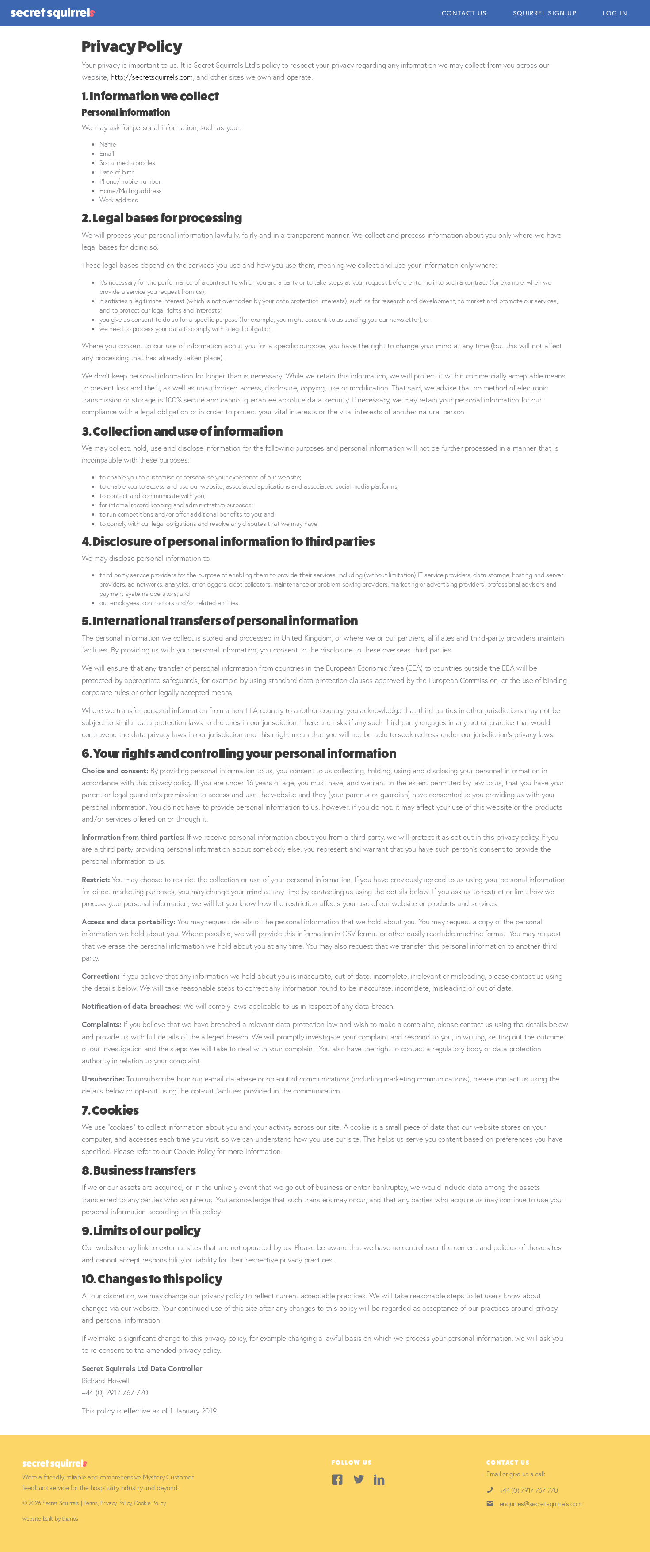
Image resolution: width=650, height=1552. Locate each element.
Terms (91, 1503)
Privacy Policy (115, 1503)
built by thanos (61, 1518)
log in (615, 12)
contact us (464, 12)
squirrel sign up (545, 12)
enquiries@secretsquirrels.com (541, 1503)
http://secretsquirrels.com (151, 77)
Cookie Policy (149, 1503)
